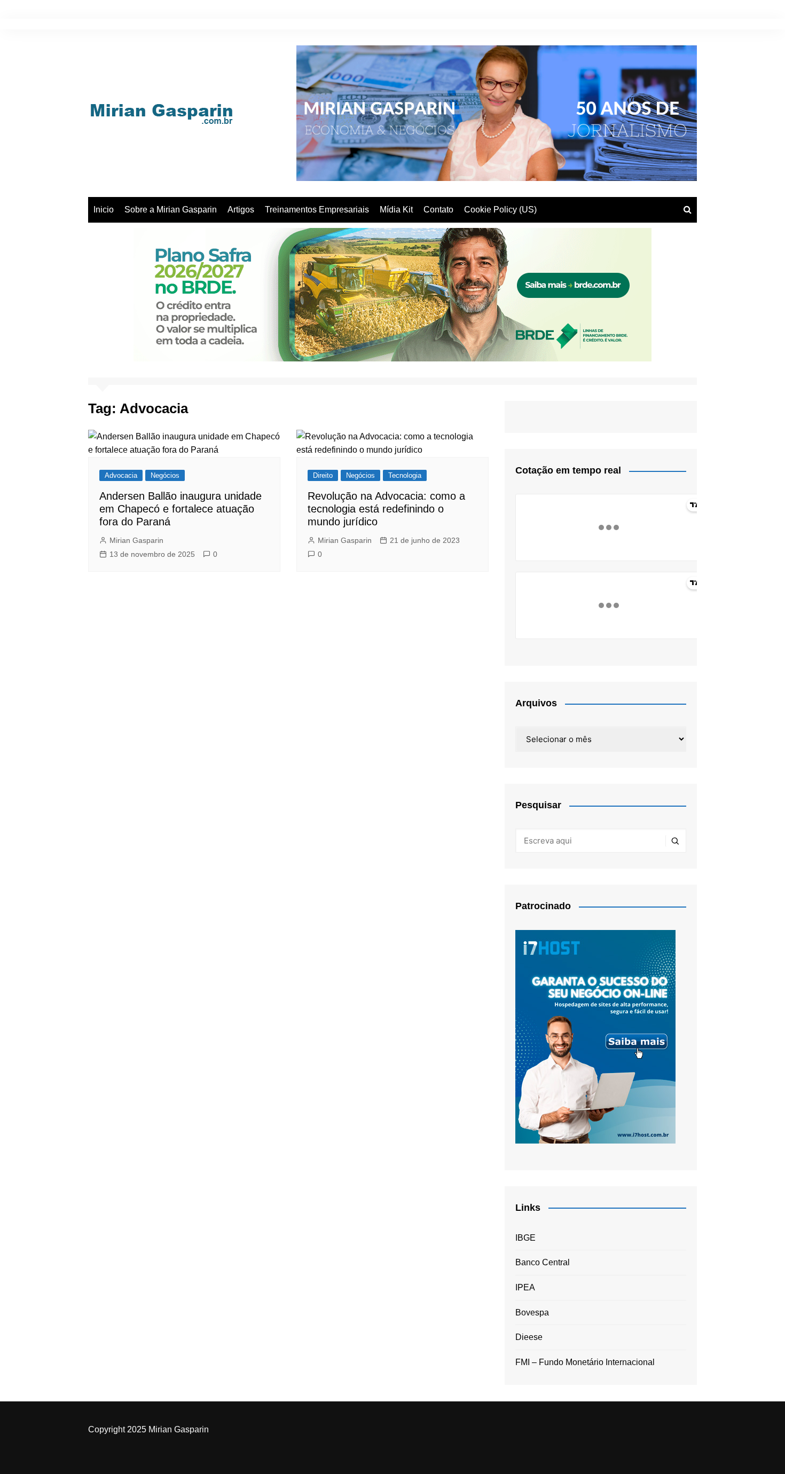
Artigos (240, 209)
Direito (323, 475)
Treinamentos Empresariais (317, 209)
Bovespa (532, 1312)
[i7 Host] (595, 1036)
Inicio (103, 209)
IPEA (525, 1287)
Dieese (529, 1337)
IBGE (525, 1237)
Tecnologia (404, 475)
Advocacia (121, 475)
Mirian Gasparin (136, 540)
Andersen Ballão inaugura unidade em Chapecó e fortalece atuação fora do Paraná (180, 508)
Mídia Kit (396, 209)
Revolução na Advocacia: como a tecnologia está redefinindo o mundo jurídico (386, 508)
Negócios (165, 475)
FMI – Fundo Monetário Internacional (585, 1362)
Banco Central (542, 1262)
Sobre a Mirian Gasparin (170, 209)
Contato (438, 209)
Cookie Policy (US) (500, 209)
